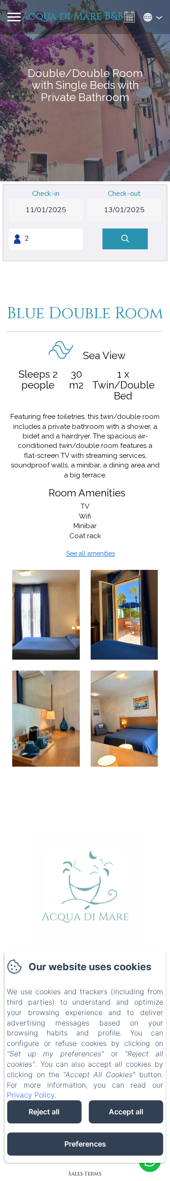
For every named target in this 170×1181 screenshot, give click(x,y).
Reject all (44, 1111)
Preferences (85, 1143)
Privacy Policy (30, 1094)
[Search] (125, 239)
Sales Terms (85, 1173)
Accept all (126, 1111)
